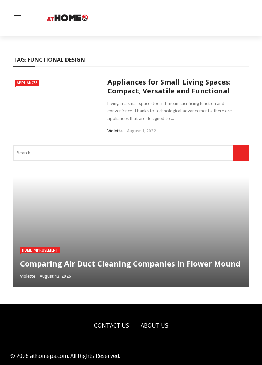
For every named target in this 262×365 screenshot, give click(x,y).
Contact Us (111, 325)
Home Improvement (40, 250)
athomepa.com (49, 356)
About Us (154, 325)
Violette (115, 131)
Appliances (27, 82)
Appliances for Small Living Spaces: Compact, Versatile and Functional (169, 86)
